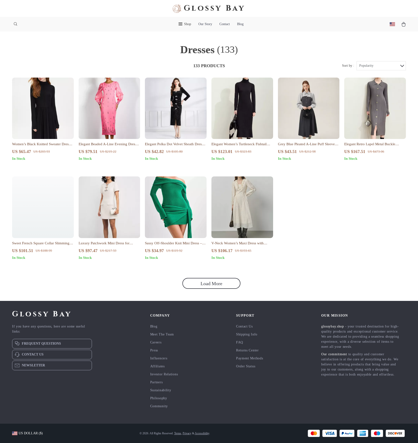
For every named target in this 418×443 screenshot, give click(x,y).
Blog (240, 24)
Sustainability (160, 390)
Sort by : (348, 65)
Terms (177, 433)
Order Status (245, 366)
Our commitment (334, 354)
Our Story (205, 24)
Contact (224, 24)
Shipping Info (246, 334)
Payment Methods (249, 358)
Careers (156, 342)
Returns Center (247, 350)
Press (154, 350)
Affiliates (157, 366)
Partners (156, 382)
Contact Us (244, 326)
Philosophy (158, 398)
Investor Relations (164, 374)
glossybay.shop (332, 326)
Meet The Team (162, 334)
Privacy (187, 433)
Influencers (158, 358)
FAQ (239, 342)
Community (159, 406)
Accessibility (202, 433)
